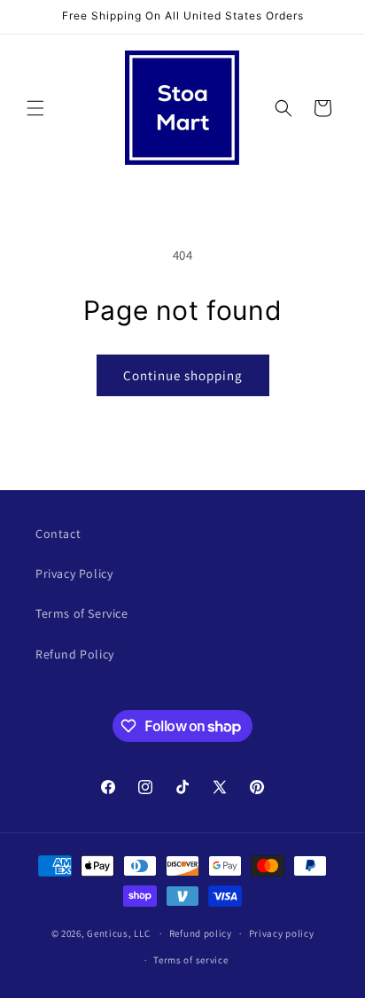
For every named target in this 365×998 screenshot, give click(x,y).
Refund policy (200, 933)
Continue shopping (183, 375)
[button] (35, 108)
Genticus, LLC (118, 933)
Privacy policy (282, 933)
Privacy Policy (74, 573)
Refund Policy (74, 654)
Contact (58, 534)
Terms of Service (81, 613)
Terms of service (190, 960)
